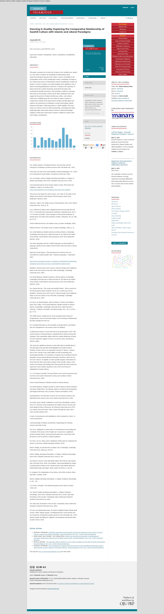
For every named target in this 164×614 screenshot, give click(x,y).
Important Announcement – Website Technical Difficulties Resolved (122, 163)
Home (32, 24)
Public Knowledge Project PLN (121, 223)
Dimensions (115, 220)
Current (33, 18)
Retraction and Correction (123, 64)
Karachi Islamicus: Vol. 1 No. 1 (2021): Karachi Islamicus (51, 544)
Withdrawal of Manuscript (122, 61)
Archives (42, 18)
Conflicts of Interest (123, 43)
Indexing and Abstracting (122, 72)
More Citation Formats (93, 113)
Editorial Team (123, 26)
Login (132, 7)
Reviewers (123, 29)
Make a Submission (119, 243)
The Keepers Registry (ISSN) (120, 211)
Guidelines (80, 18)
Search (130, 18)
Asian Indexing (116, 216)
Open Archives (116, 206)
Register (125, 7)
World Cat (114, 204)
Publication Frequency (123, 46)
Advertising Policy (123, 54)
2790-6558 (119, 91)
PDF (87, 76)
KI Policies (53, 18)
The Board (92, 18)
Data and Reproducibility (123, 41)
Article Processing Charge (123, 66)
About (103, 18)
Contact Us (122, 32)
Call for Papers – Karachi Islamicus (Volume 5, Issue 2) (122, 133)
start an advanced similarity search (50, 551)
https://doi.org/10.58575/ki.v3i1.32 (44, 49)
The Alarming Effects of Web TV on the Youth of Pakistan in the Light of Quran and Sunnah (75, 542)
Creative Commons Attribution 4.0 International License (76, 583)
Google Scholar (116, 218)
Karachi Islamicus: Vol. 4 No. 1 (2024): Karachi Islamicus (78, 534)
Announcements (67, 18)
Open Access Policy (123, 48)
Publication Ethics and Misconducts (122, 56)
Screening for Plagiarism (123, 59)
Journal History (122, 38)
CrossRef (114, 213)
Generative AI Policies (122, 69)
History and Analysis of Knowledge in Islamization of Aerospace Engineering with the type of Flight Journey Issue (66, 537)
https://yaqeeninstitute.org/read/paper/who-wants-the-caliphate (50, 190)
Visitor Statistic (122, 74)
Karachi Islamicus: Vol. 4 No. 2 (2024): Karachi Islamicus (86, 547)
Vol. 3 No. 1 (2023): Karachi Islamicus (55, 24)
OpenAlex (114, 201)
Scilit (112, 225)
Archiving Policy (123, 51)
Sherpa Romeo (116, 209)
